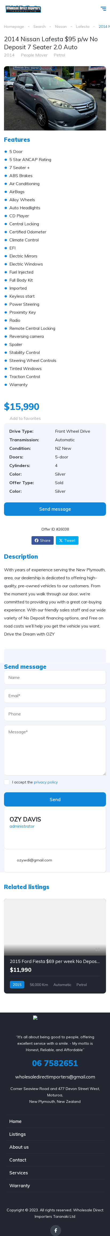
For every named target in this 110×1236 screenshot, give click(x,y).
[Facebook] (55, 1230)
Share (45, 540)
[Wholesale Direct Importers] (23, 9)
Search (39, 26)
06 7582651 (55, 1063)
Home (15, 1121)
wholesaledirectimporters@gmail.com (55, 1077)
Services (18, 1172)
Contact (17, 1160)
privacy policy (46, 782)
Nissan (61, 26)
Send (55, 799)
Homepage (14, 26)
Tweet (69, 540)
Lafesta (82, 26)
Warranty (19, 1185)
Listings (17, 1134)
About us (19, 1147)
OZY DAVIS (25, 819)
